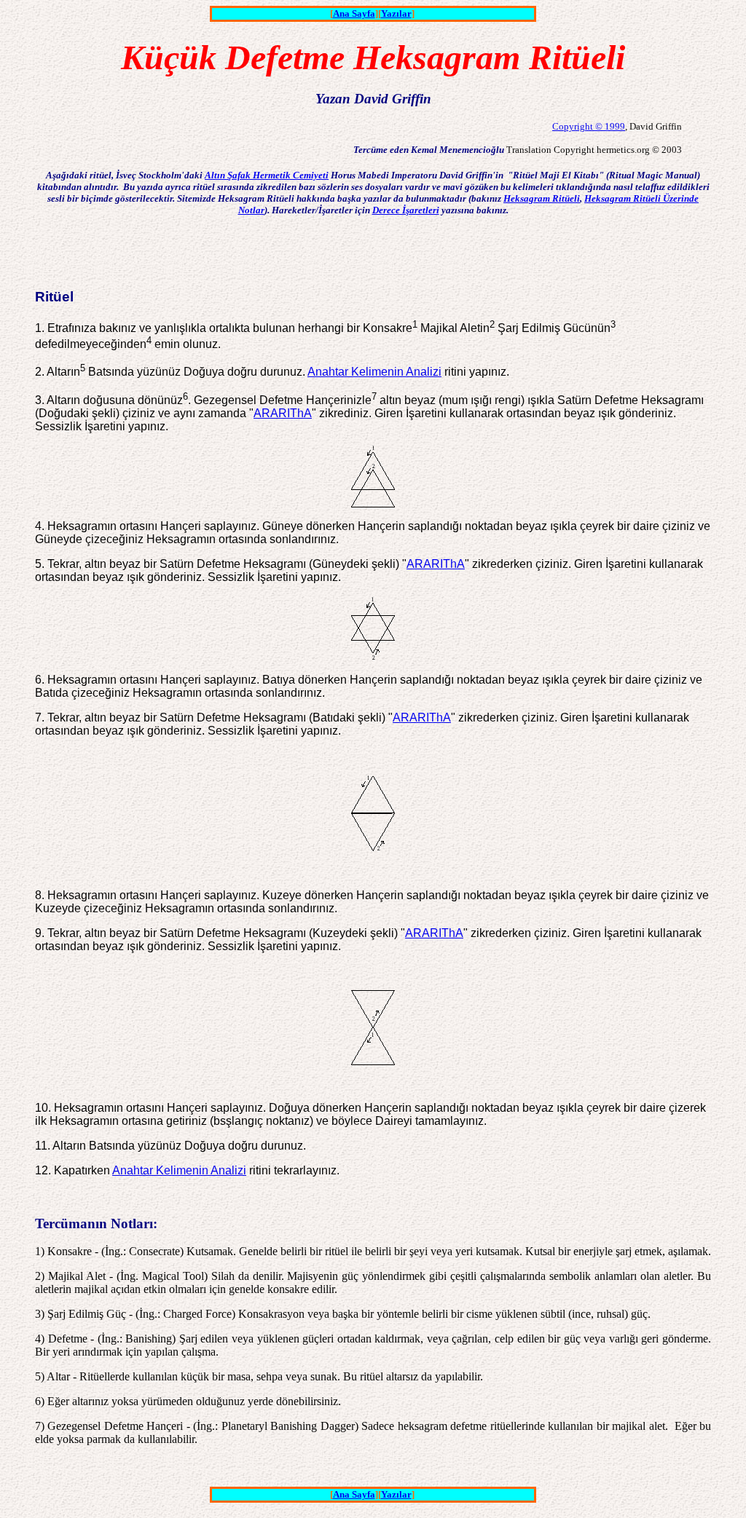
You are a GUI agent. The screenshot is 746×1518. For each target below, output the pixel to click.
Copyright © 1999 (588, 126)
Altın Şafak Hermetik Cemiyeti (267, 175)
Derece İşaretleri (405, 210)
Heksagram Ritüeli (541, 198)
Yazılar (396, 13)
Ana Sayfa (354, 13)
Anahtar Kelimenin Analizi (374, 371)
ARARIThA (283, 413)
